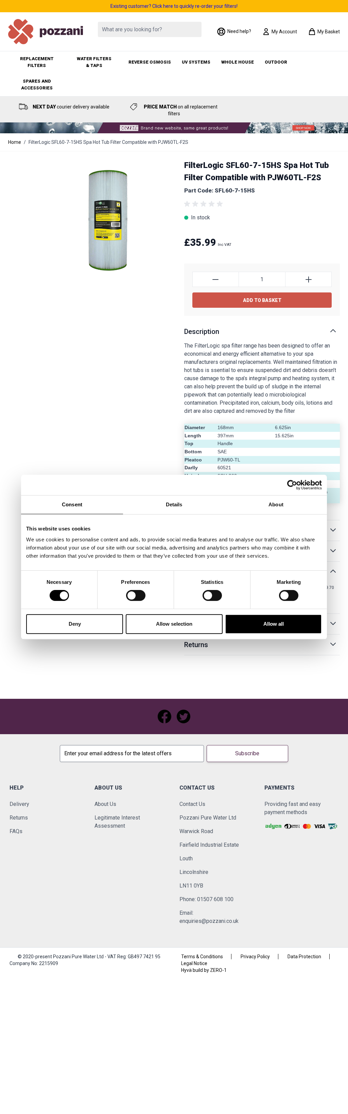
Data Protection (304, 956)
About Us (105, 804)
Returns (19, 817)
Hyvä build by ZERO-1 (204, 970)
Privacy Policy (255, 956)
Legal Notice (194, 963)
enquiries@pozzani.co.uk (209, 921)
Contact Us (192, 804)
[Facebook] (164, 716)
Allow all (273, 624)
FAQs (16, 831)
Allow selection (174, 624)
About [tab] (275, 504)
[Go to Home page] (45, 31)
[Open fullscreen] (107, 222)
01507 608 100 (215, 899)
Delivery (19, 804)
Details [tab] (174, 504)
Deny (75, 624)
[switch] (135, 595)
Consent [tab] (72, 504)
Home (14, 142)
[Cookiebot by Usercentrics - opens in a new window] (292, 485)
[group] (204, 204)
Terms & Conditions (202, 956)
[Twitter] (183, 716)
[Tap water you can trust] (174, 127)
